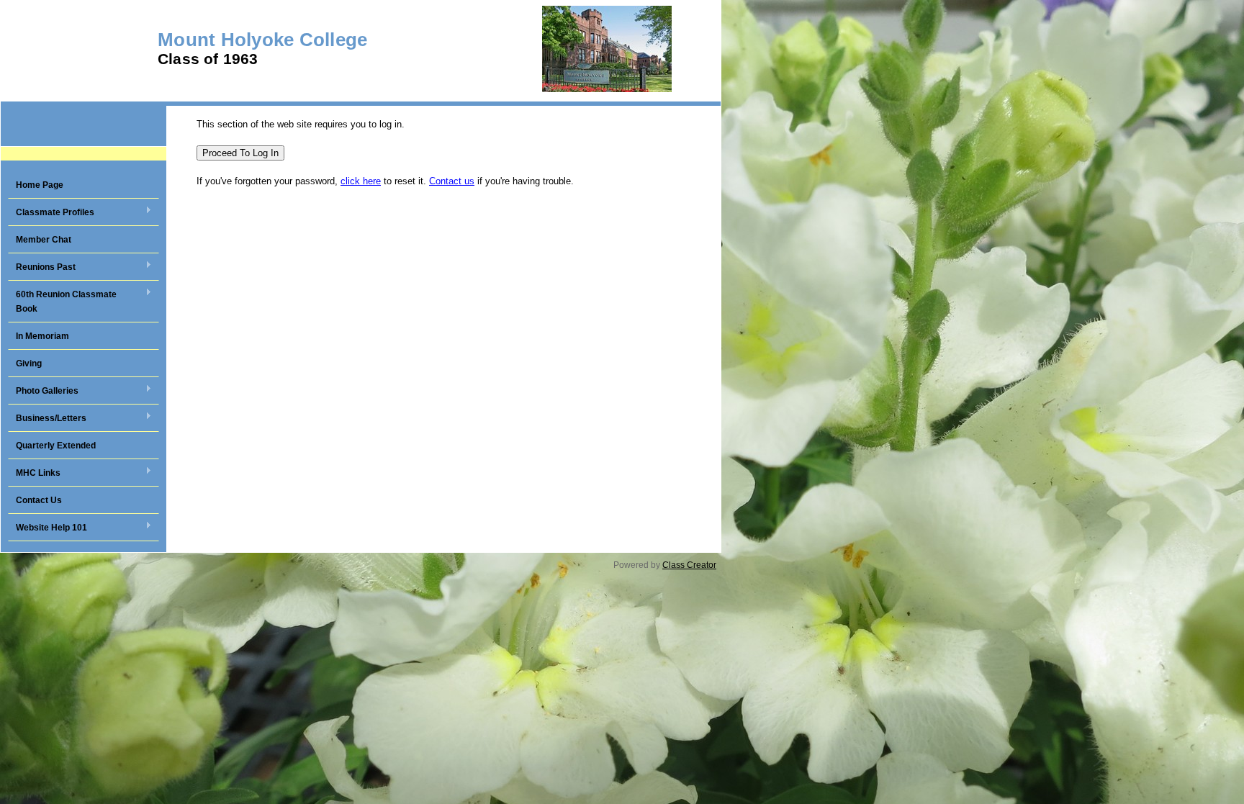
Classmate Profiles (51, 213)
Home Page (39, 185)
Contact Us (39, 500)
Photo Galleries (43, 391)
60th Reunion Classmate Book (62, 301)
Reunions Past (42, 268)
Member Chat (43, 240)
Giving (29, 363)
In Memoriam (42, 336)
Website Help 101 (47, 528)
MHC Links (34, 473)
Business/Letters (47, 419)
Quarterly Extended (56, 446)
